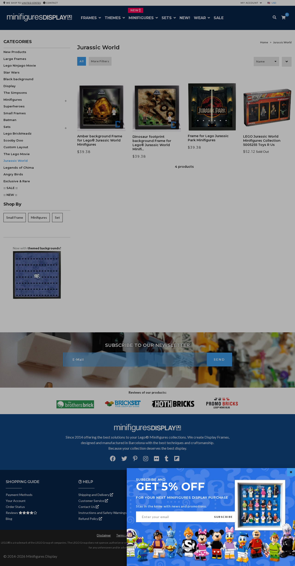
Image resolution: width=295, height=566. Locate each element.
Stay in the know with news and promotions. (171, 506)
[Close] (291, 472)
